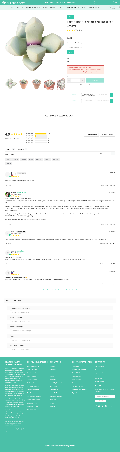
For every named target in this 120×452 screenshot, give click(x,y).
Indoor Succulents (31, 376)
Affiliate (52, 403)
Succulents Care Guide (78, 386)
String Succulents (31, 373)
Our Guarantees (88, 100)
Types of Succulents (77, 393)
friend (9, 163)
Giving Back (53, 369)
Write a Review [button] (108, 134)
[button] (85, 85)
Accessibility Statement (56, 383)
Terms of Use (53, 379)
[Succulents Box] (13, 3)
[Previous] (6, 45)
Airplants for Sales (31, 409)
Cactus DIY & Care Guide (78, 373)
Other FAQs (53, 399)
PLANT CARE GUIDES (90, 7)
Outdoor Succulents (32, 379)
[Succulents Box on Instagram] (105, 406)
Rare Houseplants (31, 393)
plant (8, 159)
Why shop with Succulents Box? (103, 100)
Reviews (52, 376)
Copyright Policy (54, 389)
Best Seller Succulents (33, 366)
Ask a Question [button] (92, 134)
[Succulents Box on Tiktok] (112, 406)
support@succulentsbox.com (102, 373)
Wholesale (52, 406)
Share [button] (9, 185)
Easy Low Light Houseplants (34, 396)
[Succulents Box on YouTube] (99, 406)
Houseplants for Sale (32, 406)
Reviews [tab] (8, 149)
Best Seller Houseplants (33, 386)
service (23, 159)
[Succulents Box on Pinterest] (102, 406)
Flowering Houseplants (33, 389)
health (47, 159)
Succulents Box (56, 446)
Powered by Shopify (68, 446)
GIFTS (62, 7)
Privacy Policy (53, 386)
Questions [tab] (21, 149)
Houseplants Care (76, 376)
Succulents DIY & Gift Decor (79, 389)
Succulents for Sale (32, 403)
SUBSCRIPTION (49, 7)
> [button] (76, 289)
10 (72, 289)
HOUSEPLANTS (32, 7)
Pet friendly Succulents (33, 383)
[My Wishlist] (110, 6)
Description (74, 94)
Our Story (52, 366)
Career (51, 373)
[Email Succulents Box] (109, 406)
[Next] (63, 45)
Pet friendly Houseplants (33, 399)
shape (16, 159)
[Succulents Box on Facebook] (96, 406)
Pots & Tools (73, 7)
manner (55, 159)
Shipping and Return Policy (56, 396)
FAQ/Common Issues (103, 94)
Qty (68, 76)
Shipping (74, 100)
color (31, 159)
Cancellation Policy (54, 393)
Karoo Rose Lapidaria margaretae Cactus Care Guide (88, 95)
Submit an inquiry (99, 366)
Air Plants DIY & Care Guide (79, 369)
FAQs (96, 369)
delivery (39, 159)
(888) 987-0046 (99, 381)
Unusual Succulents (32, 369)
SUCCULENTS (16, 7)
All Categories (75, 366)
